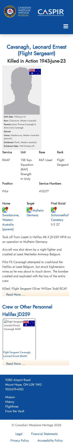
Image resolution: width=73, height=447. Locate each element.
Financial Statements (44, 434)
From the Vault (14, 411)
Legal (18, 434)
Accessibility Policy (50, 440)
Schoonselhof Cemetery (60, 217)
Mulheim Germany (35, 212)
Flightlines (11, 406)
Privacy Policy (20, 440)
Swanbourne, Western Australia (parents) (10, 222)
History (9, 402)
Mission (10, 397)
